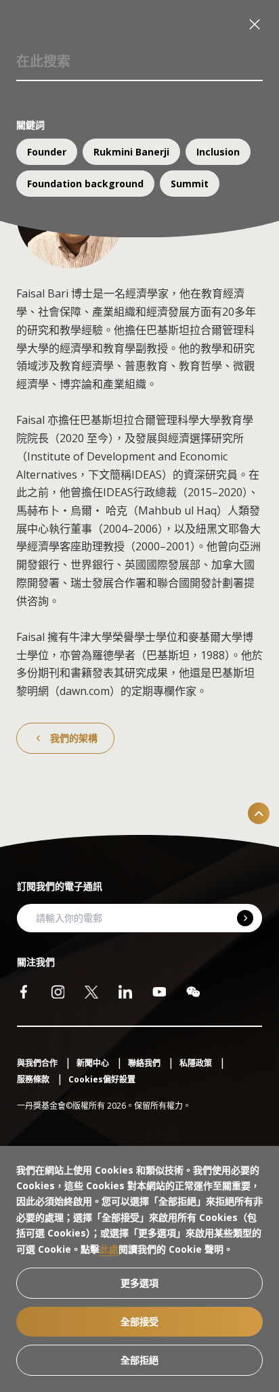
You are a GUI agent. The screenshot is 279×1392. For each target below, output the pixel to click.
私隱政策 (196, 1063)
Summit (190, 183)
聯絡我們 (145, 1063)
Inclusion (218, 151)
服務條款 (34, 1079)
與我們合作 (38, 1063)
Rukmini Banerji (131, 151)
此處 (109, 1249)
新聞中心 (94, 1063)
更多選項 (139, 1282)
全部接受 (139, 1321)
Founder (46, 151)
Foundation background (85, 183)
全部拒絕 (139, 1359)
